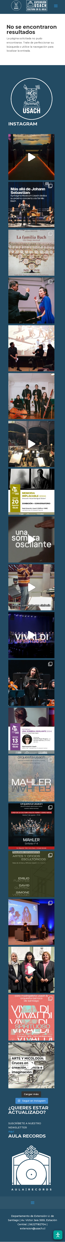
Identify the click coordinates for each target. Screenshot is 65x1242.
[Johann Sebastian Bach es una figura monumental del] (31, 205)
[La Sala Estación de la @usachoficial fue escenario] (31, 348)
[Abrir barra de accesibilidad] (57, 1234)
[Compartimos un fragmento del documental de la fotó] (31, 539)
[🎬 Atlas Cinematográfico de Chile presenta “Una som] (31, 731)
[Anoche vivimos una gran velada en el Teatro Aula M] (31, 683)
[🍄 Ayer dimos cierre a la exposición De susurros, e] (31, 970)
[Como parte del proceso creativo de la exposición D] (31, 1065)
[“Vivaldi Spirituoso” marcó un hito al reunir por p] (31, 635)
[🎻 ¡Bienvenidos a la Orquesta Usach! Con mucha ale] (31, 396)
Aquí (11, 1131)
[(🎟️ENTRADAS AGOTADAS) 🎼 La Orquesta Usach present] (31, 778)
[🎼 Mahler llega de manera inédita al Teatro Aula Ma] (31, 587)
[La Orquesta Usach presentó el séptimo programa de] (31, 444)
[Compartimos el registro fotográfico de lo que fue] (31, 300)
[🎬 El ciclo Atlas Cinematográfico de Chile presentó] (31, 922)
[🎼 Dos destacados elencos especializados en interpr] (31, 1018)
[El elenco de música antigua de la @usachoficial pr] (31, 253)
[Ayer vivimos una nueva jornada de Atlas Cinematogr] (31, 157)
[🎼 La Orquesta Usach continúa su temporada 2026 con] (31, 826)
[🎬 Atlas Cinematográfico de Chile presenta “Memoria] (31, 492)
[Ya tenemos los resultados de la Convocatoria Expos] (31, 874)
